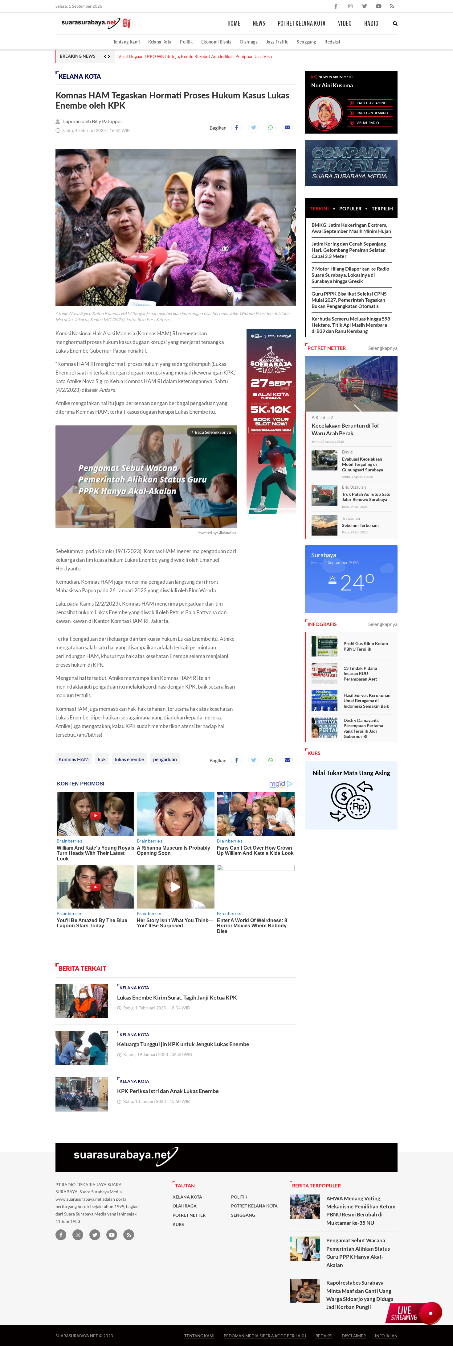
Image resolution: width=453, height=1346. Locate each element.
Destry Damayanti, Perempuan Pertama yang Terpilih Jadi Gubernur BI (363, 728)
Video (345, 23)
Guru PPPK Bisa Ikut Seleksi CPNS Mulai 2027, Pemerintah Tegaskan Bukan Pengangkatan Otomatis (349, 300)
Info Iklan (386, 1336)
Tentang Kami (126, 41)
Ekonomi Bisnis (216, 41)
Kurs (178, 1224)
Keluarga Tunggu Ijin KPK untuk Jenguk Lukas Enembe (183, 1044)
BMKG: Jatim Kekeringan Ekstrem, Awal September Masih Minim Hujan (351, 228)
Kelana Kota (159, 41)
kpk (102, 759)
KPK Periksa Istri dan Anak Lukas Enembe (168, 1090)
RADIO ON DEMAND (372, 113)
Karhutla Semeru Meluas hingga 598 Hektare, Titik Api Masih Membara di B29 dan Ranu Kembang (351, 325)
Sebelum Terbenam (360, 525)
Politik (186, 41)
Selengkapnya (383, 348)
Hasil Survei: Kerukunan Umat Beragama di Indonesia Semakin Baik (367, 701)
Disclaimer (354, 1336)
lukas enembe (129, 759)
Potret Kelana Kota (302, 23)
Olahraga (249, 41)
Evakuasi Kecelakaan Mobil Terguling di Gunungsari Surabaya (362, 464)
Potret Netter (189, 1215)
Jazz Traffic (277, 41)
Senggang (306, 41)
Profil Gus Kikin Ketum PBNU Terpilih (366, 646)
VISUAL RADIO (368, 123)
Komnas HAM (74, 759)
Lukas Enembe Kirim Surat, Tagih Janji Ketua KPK (177, 997)
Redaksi (332, 41)
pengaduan (165, 759)
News (259, 23)
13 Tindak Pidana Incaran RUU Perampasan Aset (360, 673)
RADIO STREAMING (371, 103)
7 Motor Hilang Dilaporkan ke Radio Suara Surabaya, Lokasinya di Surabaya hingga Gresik (350, 275)
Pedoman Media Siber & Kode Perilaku (265, 1336)
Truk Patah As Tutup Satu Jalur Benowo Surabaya (366, 496)
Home (234, 23)
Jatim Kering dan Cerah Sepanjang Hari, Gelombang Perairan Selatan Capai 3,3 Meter (349, 250)
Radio (371, 23)
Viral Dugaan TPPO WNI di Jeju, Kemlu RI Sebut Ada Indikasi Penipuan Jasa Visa (195, 56)
